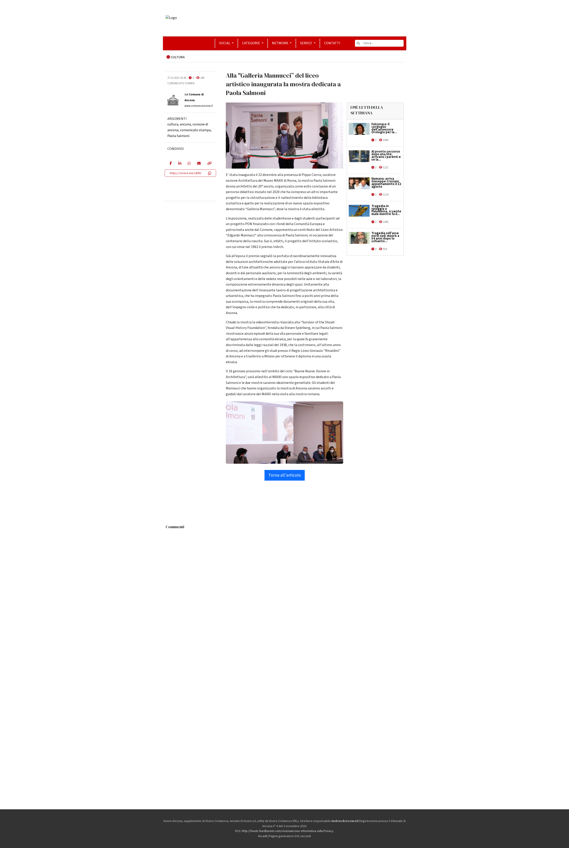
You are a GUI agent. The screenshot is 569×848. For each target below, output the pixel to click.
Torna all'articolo (284, 475)
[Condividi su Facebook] (170, 164)
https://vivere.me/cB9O (185, 173)
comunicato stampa (195, 130)
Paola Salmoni (178, 135)
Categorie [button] (251, 43)
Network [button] (280, 43)
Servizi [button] (306, 43)
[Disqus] (285, 587)
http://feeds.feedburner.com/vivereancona (271, 831)
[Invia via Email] (199, 164)
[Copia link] (209, 164)
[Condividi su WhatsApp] (189, 164)
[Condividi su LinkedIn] (179, 164)
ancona (185, 124)
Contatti (332, 43)
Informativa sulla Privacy (317, 831)
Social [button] (225, 43)
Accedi (262, 836)
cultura (172, 124)
